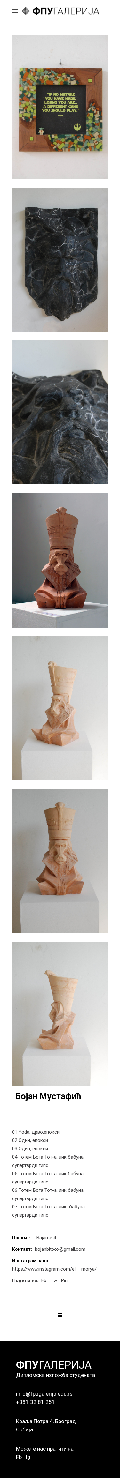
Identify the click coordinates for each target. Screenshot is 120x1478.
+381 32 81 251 (35, 1402)
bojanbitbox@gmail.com (60, 1249)
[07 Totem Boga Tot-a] (60, 1014)
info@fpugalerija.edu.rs (44, 1394)
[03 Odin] (60, 412)
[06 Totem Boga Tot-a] (60, 861)
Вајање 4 (46, 1238)
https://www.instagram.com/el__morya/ (54, 1269)
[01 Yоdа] (60, 107)
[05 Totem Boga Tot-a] (60, 708)
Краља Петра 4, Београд (46, 1421)
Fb (19, 1457)
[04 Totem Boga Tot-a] (60, 560)
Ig (28, 1457)
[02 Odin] (60, 260)
